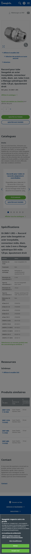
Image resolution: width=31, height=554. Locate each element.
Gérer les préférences (15, 541)
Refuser (15, 546)
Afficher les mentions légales (14, 537)
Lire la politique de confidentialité (11, 533)
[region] (15, 534)
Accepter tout (16, 551)
